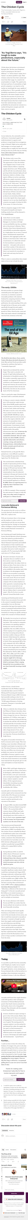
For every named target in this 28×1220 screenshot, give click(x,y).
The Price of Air (6, 1154)
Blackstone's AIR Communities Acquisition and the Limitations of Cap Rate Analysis (10, 1156)
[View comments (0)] (8, 21)
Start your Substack (10, 1213)
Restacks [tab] (11, 1130)
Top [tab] (3, 1149)
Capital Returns (9, 214)
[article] (14, 1157)
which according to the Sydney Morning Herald (13, 886)
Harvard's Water (6, 1165)
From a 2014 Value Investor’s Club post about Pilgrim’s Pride (12, 154)
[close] (23, 1170)
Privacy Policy (19, 1206)
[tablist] (8, 1130)
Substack (6, 1216)
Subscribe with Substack (15, 1199)
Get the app (22, 1213)
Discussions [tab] (13, 1149)
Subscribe (19, 2)
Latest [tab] (7, 1149)
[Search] (25, 1149)
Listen (24, 17)
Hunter (7, 16)
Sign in (24, 2)
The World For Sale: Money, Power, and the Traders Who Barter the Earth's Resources (13, 359)
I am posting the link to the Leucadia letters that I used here (14, 1056)
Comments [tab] (5, 1130)
